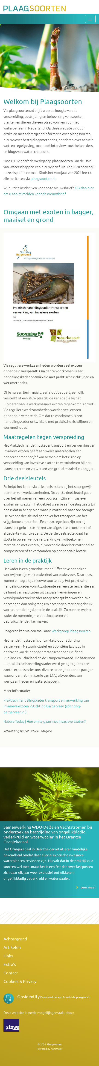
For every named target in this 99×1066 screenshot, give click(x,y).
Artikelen (12, 947)
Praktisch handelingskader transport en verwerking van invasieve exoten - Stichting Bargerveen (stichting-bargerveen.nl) (46, 706)
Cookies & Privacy (19, 981)
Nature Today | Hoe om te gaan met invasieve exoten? (44, 721)
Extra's (9, 964)
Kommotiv (56, 1048)
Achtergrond (15, 938)
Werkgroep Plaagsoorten (71, 630)
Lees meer (88, 887)
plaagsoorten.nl (43, 178)
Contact (10, 972)
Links (8, 955)
